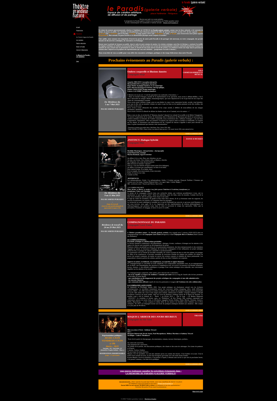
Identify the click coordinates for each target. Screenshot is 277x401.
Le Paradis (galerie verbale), (160, 30)
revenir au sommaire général (194, 133)
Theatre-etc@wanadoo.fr (170, 23)
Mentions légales (150, 399)
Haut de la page (197, 391)
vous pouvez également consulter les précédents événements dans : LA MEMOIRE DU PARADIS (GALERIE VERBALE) (151, 372)
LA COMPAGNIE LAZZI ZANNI (139, 285)
